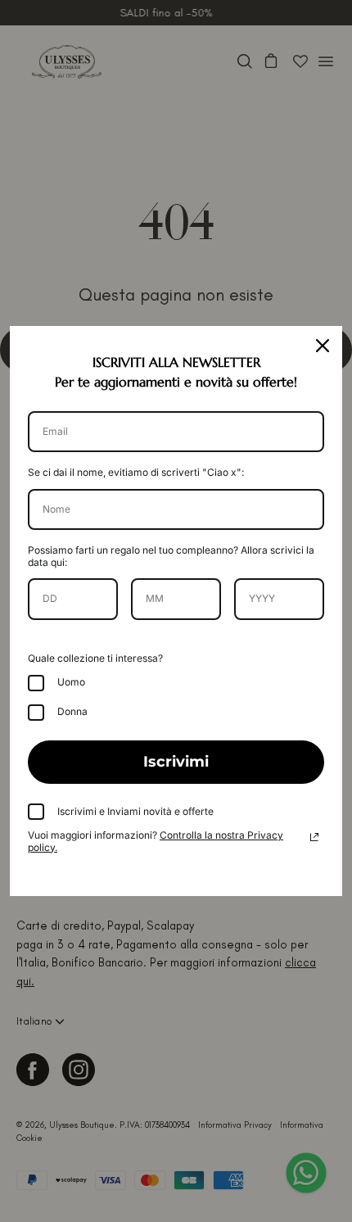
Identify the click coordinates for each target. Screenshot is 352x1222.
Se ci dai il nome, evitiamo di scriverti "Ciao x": (136, 472)
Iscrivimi (176, 762)
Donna (72, 711)
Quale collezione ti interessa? (95, 658)
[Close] (322, 345)
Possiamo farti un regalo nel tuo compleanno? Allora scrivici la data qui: (171, 556)
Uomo (71, 682)
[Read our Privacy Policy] (314, 837)
